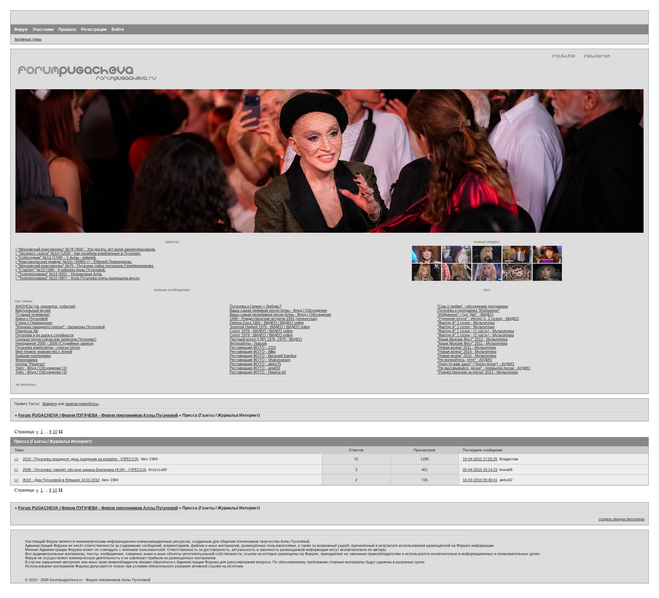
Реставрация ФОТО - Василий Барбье (263, 356)
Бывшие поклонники (33, 356)
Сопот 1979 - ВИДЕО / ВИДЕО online (261, 335)
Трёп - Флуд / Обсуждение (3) (41, 372)
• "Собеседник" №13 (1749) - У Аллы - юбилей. (55, 257)
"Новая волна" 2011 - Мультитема (466, 347)
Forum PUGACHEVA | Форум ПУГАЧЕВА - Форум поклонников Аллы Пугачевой (98, 415)
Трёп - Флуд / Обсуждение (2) (41, 368)
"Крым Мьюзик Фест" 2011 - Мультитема (472, 343)
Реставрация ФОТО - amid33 (255, 368)
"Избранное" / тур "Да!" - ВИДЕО (465, 314)
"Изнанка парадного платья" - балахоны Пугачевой (60, 327)
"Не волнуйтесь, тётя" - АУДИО (464, 360)
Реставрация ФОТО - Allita (253, 351)
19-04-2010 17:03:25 (480, 459)
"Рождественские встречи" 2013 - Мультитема (477, 372)
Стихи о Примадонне (33, 323)
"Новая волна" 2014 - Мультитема (466, 351)
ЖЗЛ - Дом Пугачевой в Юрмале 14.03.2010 (61, 480)
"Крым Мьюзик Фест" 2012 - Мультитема (472, 339)
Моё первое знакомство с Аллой (43, 351)
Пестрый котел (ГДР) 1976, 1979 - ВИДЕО (266, 339)
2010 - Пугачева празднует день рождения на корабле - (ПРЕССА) (81, 459)
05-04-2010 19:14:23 (480, 470)
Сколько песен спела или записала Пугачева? (55, 339)
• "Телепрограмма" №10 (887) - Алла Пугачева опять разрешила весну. (77, 278)
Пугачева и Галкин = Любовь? (255, 306)
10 (55, 431)
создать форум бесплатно (622, 519)
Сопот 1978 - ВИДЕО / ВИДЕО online (261, 331)
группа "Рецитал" (30, 364)
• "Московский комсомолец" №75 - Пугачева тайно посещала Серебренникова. (84, 266)
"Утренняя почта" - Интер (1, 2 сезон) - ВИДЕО (478, 319)
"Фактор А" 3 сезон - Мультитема (466, 323)
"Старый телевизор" (32, 314)
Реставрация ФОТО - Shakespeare (260, 360)
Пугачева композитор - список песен (47, 347)
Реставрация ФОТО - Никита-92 (258, 372)
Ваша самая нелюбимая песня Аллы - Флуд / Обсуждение (280, 314)
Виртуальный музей (32, 310)
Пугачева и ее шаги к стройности (44, 335)
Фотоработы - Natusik (248, 343)
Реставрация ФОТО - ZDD (253, 347)
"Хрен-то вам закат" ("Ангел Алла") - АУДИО (476, 364)
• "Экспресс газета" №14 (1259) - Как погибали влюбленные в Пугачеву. (78, 253)
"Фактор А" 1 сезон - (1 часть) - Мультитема (475, 331)
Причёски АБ (26, 331)
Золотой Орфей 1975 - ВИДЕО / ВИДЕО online (270, 327)
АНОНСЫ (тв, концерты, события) (45, 306)
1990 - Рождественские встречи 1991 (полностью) (273, 319)
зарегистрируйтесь (82, 404)
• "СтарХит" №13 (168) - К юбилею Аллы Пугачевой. (60, 270)
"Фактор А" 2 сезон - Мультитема (466, 327)
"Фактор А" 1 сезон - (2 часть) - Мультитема (475, 335)
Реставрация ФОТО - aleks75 (255, 364)
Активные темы (28, 39)
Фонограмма (26, 360)
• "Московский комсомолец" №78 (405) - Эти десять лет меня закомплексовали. (85, 249)
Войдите (50, 404)
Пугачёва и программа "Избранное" (468, 310)
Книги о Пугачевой (31, 319)
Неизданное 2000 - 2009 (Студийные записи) (54, 343)
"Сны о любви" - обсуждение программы (472, 306)
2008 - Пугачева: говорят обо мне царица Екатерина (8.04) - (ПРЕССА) (85, 470)
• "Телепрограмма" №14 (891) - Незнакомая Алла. (59, 274)
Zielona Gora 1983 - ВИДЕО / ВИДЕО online (267, 323)
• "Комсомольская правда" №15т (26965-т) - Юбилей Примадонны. (73, 262)
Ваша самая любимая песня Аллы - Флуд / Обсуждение (278, 310)
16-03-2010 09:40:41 (480, 480)
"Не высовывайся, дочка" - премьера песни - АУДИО (483, 368)
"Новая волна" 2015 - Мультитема (466, 356)
